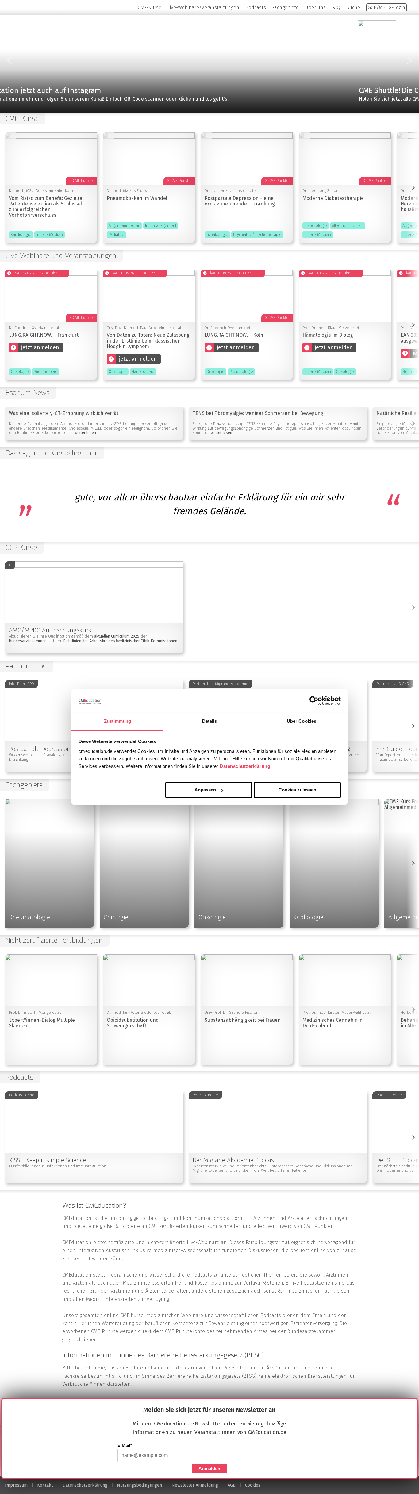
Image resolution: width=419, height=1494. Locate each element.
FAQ (336, 7)
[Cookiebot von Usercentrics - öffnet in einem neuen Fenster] (314, 700)
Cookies (252, 1485)
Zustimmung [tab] (117, 721)
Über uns (315, 7)
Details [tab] (209, 721)
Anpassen (205, 789)
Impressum (16, 1485)
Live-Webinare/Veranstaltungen (203, 7)
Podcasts (255, 7)
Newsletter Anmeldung (194, 1485)
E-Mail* (124, 1445)
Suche (353, 7)
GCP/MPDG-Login (386, 7)
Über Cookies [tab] (301, 721)
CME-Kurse (149, 7)
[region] (209, 60)
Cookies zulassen (297, 789)
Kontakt (45, 1485)
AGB (232, 1485)
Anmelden (209, 1468)
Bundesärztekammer (311, 1331)
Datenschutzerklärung (245, 766)
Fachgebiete (285, 7)
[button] (209, 60)
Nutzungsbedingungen (139, 1485)
